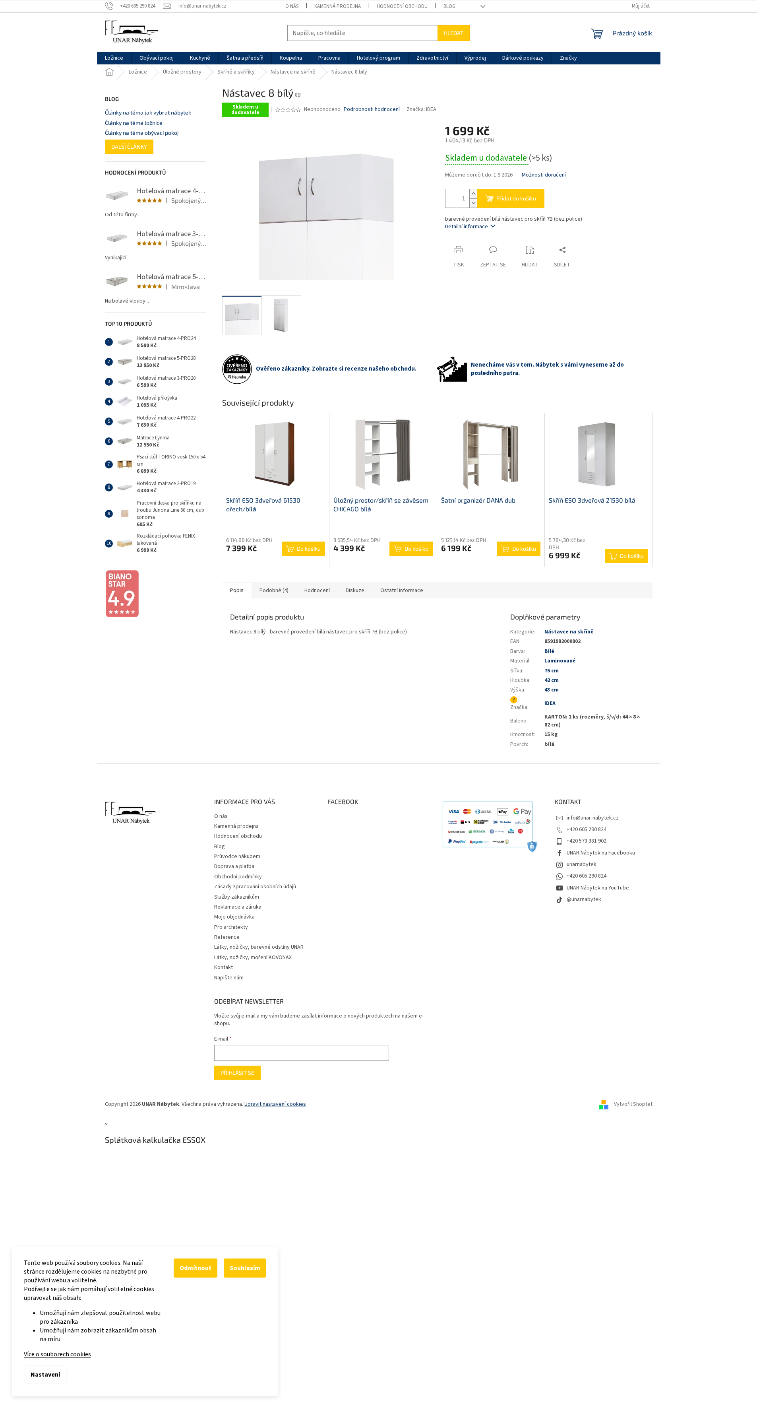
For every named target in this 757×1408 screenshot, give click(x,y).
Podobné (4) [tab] (273, 590)
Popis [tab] (237, 590)
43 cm (551, 690)
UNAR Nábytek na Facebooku (601, 853)
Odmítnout (195, 1268)
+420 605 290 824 (586, 829)
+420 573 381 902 (586, 841)
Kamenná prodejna (337, 6)
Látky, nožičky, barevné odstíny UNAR (259, 947)
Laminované (560, 661)
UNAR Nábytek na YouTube (598, 888)
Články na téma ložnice (134, 123)
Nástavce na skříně (569, 632)
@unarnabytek (584, 899)
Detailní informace (466, 227)
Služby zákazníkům (236, 897)
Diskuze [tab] (355, 590)
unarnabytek (581, 864)
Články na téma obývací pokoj (142, 133)
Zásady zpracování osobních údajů (255, 887)
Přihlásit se (237, 1072)
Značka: (421, 109)
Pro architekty (231, 927)
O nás (291, 6)
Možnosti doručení (544, 175)
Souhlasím (245, 1268)
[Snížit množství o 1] (473, 203)
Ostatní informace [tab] (401, 590)
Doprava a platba (234, 866)
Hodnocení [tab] (317, 590)
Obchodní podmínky (238, 877)
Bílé (549, 651)
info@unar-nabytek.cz (593, 818)
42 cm (551, 680)
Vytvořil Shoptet (633, 1104)
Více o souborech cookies (57, 1354)
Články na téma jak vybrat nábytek (148, 112)
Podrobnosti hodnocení (372, 109)
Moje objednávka (234, 917)
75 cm (551, 671)
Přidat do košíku (516, 198)
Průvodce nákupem (237, 856)
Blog (449, 6)
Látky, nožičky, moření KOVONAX (253, 957)
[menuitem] (114, 58)
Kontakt (223, 967)
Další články (129, 146)
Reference (227, 937)
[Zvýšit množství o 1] (473, 193)
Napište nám (229, 978)
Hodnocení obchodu (402, 6)
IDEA (550, 703)
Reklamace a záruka (237, 907)
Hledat (453, 32)
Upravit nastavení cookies (275, 1104)
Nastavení (45, 1374)
